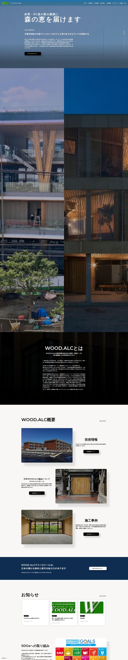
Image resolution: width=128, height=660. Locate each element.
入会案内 (121, 3)
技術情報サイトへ (90, 451)
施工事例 (102, 3)
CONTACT (115, 3)
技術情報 (96, 3)
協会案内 (91, 3)
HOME (85, 3)
